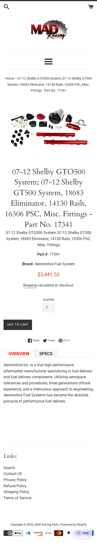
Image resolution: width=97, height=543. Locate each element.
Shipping (29, 285)
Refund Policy (15, 486)
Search (9, 468)
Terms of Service (17, 498)
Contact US (13, 473)
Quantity (48, 299)
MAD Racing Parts (47, 524)
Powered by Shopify (73, 524)
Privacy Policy (15, 480)
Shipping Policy (16, 492)
